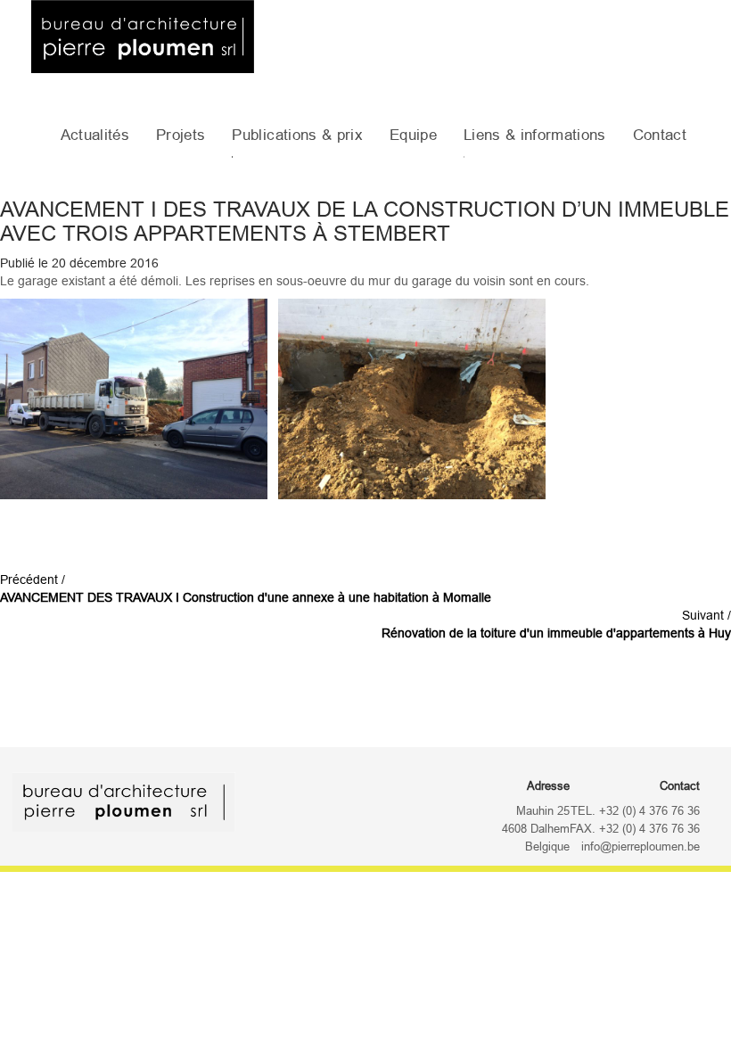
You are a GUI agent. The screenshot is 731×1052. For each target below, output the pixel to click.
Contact (659, 135)
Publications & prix (297, 135)
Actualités (95, 135)
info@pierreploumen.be (640, 847)
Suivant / (556, 624)
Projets (180, 135)
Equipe (413, 135)
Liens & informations (535, 135)
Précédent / (245, 588)
